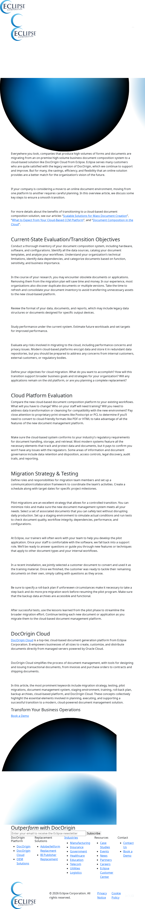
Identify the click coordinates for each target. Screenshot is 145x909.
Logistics (76, 873)
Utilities (75, 868)
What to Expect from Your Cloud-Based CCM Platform (47, 220)
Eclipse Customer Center (106, 872)
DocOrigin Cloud (22, 640)
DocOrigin (23, 846)
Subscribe (93, 833)
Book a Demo (20, 716)
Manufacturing (80, 843)
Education (76, 860)
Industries (71, 838)
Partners (106, 860)
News (104, 856)
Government (78, 851)
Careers (105, 864)
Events (104, 851)
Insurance (76, 847)
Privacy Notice (102, 895)
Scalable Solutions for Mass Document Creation (95, 216)
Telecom (75, 864)
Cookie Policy (116, 895)
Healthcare (77, 856)
